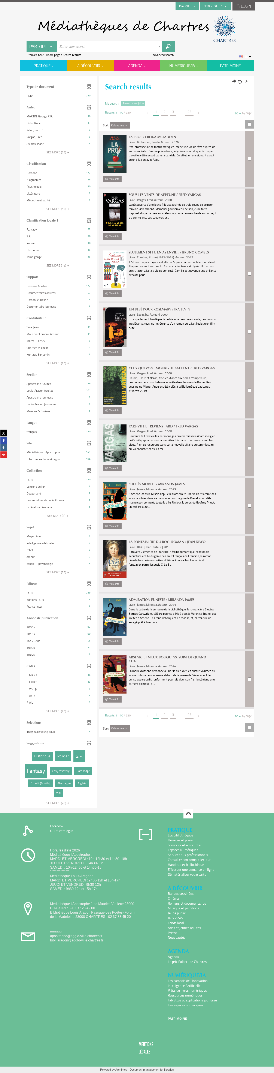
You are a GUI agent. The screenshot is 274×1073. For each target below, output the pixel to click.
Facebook (56, 826)
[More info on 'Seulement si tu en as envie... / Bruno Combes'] (115, 269)
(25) (56, 152)
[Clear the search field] (160, 46)
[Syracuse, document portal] (137, 29)
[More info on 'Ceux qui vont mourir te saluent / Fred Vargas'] (115, 385)
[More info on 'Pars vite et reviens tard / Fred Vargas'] (115, 443)
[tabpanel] (137, 443)
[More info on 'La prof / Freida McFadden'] (115, 154)
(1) (56, 516)
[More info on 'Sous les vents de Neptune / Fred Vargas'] (115, 212)
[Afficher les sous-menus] (194, 6)
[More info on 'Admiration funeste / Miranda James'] (115, 617)
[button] (58, 96)
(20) (56, 803)
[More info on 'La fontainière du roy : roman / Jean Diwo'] (115, 559)
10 (236, 113)
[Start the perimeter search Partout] (168, 46)
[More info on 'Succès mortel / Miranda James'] (115, 501)
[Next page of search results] (199, 113)
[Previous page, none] (147, 113)
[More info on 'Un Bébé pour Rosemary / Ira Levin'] (115, 327)
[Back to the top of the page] (188, 813)
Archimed (121, 1069)
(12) (56, 209)
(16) (56, 265)
